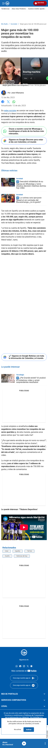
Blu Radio (4, 24)
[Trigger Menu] (3, 3)
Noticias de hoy (21, 556)
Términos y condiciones (13, 715)
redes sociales (10, 110)
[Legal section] (44, 706)
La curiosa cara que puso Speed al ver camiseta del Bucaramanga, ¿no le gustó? (28, 200)
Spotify (17, 551)
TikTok (29, 551)
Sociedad (14, 24)
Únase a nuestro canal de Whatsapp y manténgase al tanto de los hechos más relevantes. (26, 131)
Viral (6, 551)
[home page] (24, 652)
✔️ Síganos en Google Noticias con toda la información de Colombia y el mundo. (26, 357)
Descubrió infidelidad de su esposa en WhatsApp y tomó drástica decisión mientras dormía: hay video (31, 184)
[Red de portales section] (44, 694)
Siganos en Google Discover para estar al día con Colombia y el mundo (26, 140)
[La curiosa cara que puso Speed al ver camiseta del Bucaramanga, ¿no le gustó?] (8, 198)
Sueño (7, 556)
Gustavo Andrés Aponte (36, 9)
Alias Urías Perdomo (19, 9)
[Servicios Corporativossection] (44, 700)
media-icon (24, 743)
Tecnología (20, 375)
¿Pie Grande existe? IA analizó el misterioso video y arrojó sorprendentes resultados (31, 380)
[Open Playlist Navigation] (45, 743)
